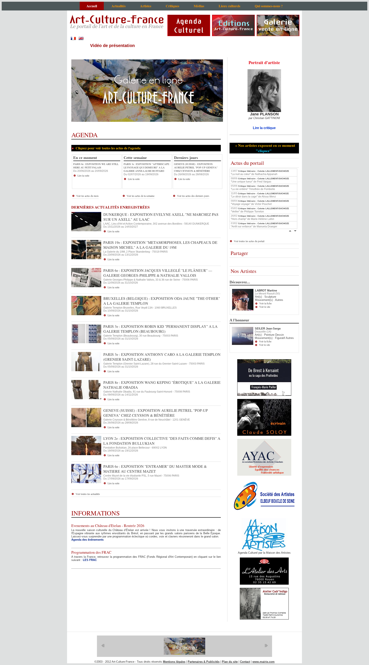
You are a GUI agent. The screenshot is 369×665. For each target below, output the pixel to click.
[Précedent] (290, 230)
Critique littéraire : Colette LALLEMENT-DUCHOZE (260, 172)
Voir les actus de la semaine (140, 195)
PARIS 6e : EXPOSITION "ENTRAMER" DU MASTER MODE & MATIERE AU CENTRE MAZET (155, 469)
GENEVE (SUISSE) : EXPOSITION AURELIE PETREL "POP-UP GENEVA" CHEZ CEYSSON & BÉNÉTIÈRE (196, 167)
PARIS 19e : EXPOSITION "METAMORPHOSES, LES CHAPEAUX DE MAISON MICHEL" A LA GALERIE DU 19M (160, 245)
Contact (245, 661)
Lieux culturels (229, 5)
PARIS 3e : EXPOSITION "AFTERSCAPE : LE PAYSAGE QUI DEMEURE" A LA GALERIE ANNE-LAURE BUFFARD (147, 167)
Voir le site (264, 306)
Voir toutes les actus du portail (249, 241)
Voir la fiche (265, 303)
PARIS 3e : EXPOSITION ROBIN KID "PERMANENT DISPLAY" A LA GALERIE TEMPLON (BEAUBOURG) (160, 329)
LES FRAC (90, 560)
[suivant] (266, 646)
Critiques (172, 5)
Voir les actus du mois (87, 195)
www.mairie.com (263, 661)
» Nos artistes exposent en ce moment (264, 148)
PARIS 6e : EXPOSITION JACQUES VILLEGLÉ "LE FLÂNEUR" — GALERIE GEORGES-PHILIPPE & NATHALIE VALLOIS (157, 273)
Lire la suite (83, 175)
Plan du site (230, 661)
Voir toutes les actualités (88, 494)
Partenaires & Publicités (204, 661)
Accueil (91, 5)
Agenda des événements (87, 539)
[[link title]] (184, 646)
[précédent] (102, 646)
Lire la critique (264, 128)
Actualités (118, 5)
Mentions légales (174, 661)
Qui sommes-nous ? (269, 5)
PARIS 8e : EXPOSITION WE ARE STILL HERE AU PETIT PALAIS (96, 165)
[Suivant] (295, 230)
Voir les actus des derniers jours (193, 195)
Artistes (145, 5)
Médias (199, 5)
